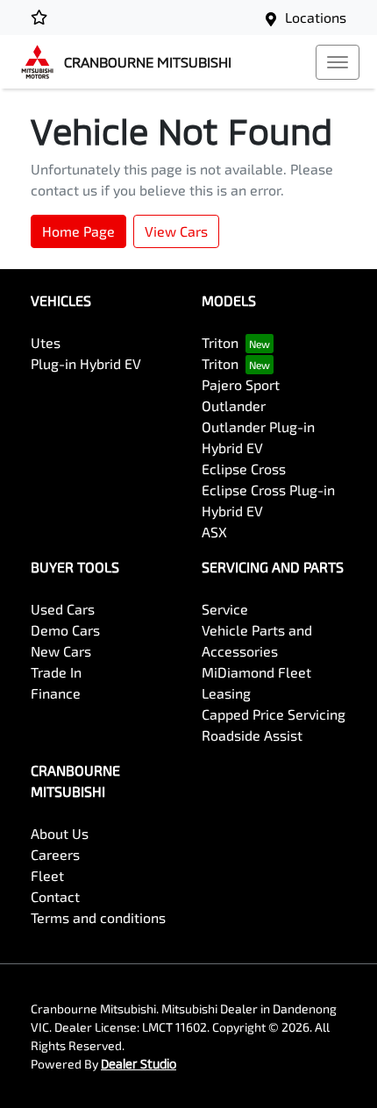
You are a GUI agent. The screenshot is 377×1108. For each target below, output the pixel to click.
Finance (56, 693)
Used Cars (63, 608)
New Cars (61, 651)
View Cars (176, 231)
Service (225, 608)
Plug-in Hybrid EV (86, 363)
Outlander (234, 405)
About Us (60, 833)
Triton (220, 342)
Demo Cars (65, 629)
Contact (55, 896)
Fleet (47, 875)
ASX (214, 531)
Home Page (78, 231)
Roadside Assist (252, 735)
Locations (315, 17)
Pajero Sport (241, 384)
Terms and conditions (98, 917)
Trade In (56, 672)
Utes (45, 342)
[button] (337, 62)
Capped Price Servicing (273, 714)
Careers (55, 854)
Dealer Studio (138, 1063)
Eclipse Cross (244, 468)
